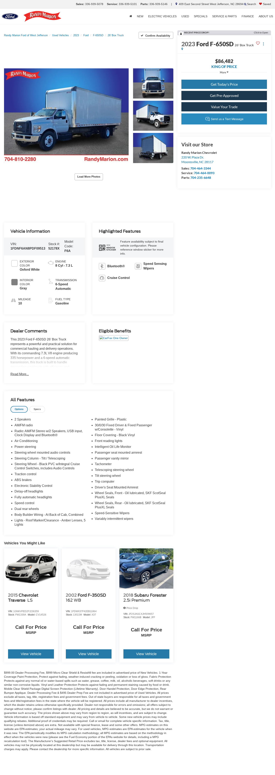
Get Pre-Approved (224, 95)
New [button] (140, 16)
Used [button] (185, 16)
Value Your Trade (224, 107)
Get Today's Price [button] (224, 84)
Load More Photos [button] (88, 176)
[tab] (19, 409)
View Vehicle (31, 654)
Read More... (19, 374)
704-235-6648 (200, 177)
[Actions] (263, 43)
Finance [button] (248, 16)
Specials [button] (200, 16)
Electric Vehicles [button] (162, 16)
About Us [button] (266, 16)
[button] (66, 115)
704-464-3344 (200, 168)
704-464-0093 (204, 173)
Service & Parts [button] (224, 16)
